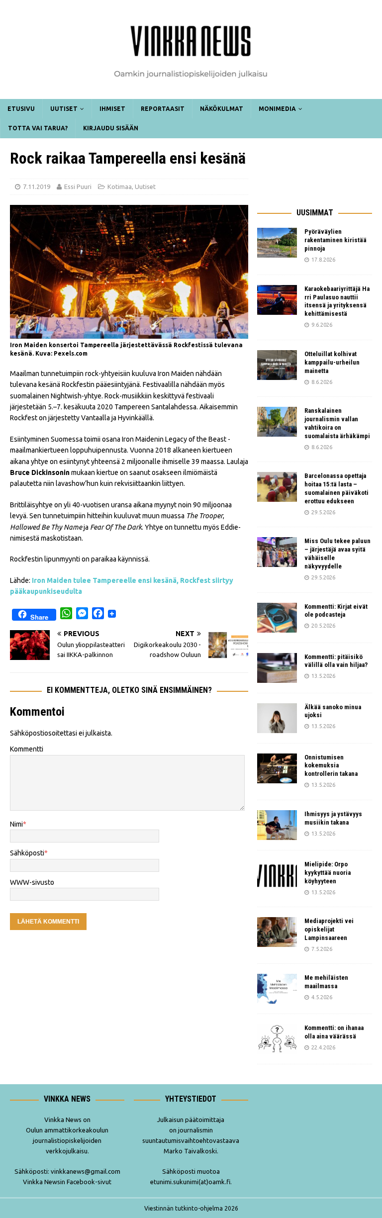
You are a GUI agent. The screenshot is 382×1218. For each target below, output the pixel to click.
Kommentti (26, 749)
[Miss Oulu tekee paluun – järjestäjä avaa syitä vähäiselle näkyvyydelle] (277, 552)
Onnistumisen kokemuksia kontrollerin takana (331, 765)
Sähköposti (27, 853)
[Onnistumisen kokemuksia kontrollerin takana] (277, 768)
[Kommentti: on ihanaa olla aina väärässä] (277, 1039)
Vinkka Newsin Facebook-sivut (67, 1181)
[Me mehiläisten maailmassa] (277, 989)
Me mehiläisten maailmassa (326, 982)
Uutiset (64, 108)
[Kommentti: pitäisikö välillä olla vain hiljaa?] (277, 668)
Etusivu (21, 108)
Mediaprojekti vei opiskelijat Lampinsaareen (329, 929)
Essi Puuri (78, 186)
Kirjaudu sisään (110, 128)
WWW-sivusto (32, 882)
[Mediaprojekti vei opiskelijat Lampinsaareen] (277, 932)
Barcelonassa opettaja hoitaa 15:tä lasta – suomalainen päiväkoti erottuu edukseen (336, 488)
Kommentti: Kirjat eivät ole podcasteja (336, 611)
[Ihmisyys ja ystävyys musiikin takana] (277, 825)
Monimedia (277, 108)
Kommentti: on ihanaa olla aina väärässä (334, 1032)
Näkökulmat (221, 108)
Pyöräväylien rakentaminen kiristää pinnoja (335, 240)
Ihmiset (112, 108)
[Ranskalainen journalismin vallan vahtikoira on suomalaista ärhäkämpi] (277, 422)
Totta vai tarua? (38, 128)
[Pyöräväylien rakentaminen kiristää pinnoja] (277, 243)
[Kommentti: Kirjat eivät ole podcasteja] (277, 618)
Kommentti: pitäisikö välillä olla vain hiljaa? (336, 661)
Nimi (16, 824)
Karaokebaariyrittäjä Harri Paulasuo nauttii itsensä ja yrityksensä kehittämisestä (337, 301)
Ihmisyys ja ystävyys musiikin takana (333, 818)
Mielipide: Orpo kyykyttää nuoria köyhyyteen (327, 872)
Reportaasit (163, 108)
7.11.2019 (36, 186)
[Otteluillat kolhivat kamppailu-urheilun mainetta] (277, 365)
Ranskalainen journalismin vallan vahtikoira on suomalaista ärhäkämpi (337, 423)
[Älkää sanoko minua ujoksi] (277, 718)
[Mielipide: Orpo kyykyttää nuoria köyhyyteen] (277, 875)
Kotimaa (119, 186)
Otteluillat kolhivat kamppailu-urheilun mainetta (332, 362)
